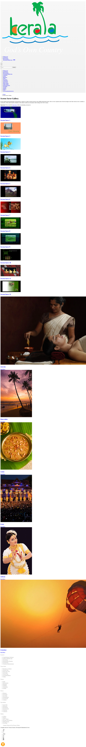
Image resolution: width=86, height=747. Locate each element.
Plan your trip (5, 58)
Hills (4, 681)
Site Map (5, 723)
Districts (4, 88)
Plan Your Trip (6, 671)
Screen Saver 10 (6, 263)
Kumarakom (6, 697)
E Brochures (5, 80)
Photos (4, 717)
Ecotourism (5, 662)
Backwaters (5, 683)
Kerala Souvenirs (6, 85)
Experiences (5, 57)
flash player (14, 105)
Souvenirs (5, 672)
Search (14, 67)
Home (4, 94)
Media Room (6, 721)
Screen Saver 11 (6, 278)
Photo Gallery (6, 83)
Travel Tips (5, 674)
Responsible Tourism (8, 661)
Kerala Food (6, 708)
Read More (3, 369)
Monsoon (5, 706)
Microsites (5, 77)
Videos (4, 716)
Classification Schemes (8, 657)
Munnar (5, 693)
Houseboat (5, 707)
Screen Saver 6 (5, 199)
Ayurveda (5, 704)
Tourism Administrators (8, 663)
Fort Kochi (5, 698)
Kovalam (5, 695)
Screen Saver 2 (5, 136)
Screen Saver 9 (5, 247)
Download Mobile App (7, 74)
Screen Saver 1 (5, 120)
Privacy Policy (16, 725)
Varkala (4, 699)
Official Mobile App (7, 658)
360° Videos (6, 719)
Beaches (5, 684)
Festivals (5, 710)
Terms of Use (10, 725)
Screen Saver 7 (5, 215)
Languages (5, 75)
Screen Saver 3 (5, 152)
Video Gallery (6, 84)
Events (4, 76)
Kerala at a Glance (7, 668)
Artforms (5, 711)
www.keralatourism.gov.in (8, 91)
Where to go (5, 56)
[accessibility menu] (2, 744)
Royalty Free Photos (7, 720)
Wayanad (5, 694)
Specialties (5, 86)
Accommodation (7, 675)
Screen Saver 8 (5, 231)
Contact (5, 725)
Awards (4, 87)
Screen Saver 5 (5, 183)
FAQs (4, 89)
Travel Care (5, 82)
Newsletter (5, 79)
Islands (4, 688)
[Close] (1, 66)
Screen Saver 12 (6, 294)
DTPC (4, 78)
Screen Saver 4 (5, 168)
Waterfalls (5, 687)
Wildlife (5, 685)
